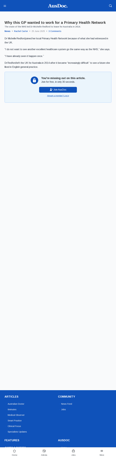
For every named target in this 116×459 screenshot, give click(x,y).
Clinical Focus (14, 426)
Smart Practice (15, 420)
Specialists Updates (17, 432)
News (7, 31)
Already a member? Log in (58, 96)
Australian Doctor (16, 404)
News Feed (66, 404)
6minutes (12, 409)
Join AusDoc (59, 89)
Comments (54, 31)
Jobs (63, 409)
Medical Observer (16, 415)
